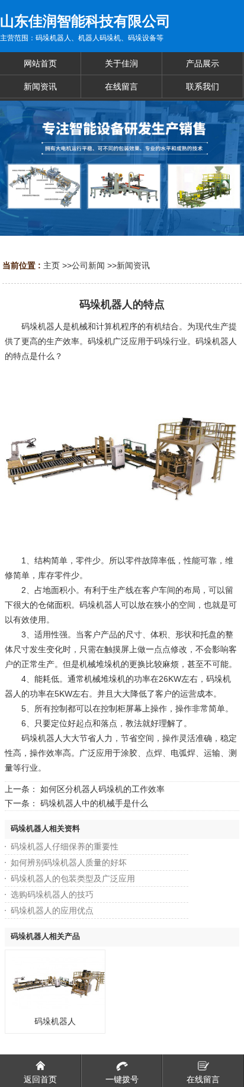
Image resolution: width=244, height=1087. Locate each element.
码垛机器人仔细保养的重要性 (64, 846)
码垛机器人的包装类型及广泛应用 (73, 878)
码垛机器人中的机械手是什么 (94, 803)
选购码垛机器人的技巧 (52, 894)
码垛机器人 (55, 1021)
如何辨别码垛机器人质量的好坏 (69, 862)
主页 (51, 265)
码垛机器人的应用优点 (52, 910)
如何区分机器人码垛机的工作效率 (102, 789)
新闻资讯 (133, 265)
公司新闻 (88, 265)
